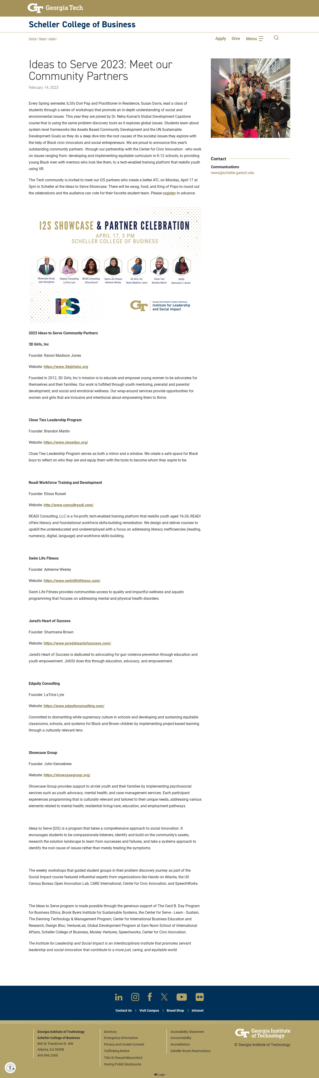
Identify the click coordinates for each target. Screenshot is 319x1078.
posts (52, 38)
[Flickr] (200, 998)
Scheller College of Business (82, 24)
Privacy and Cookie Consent (124, 1044)
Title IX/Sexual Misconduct (123, 1057)
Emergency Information (121, 1037)
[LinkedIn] (118, 998)
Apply (220, 38)
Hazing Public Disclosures (122, 1064)
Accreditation (180, 1044)
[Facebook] (150, 998)
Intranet (198, 1010)
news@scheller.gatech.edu (232, 172)
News (42, 38)
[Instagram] (135, 998)
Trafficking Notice (116, 1051)
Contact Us (124, 1010)
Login (161, 1074)
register (169, 192)
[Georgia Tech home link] (56, 8)
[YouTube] (182, 998)
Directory (110, 1031)
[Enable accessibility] (10, 1067)
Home (32, 38)
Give (236, 38)
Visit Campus (149, 1010)
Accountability (180, 1037)
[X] (164, 997)
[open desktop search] (276, 38)
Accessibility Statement (187, 1031)
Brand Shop (175, 1010)
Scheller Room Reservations (190, 1051)
